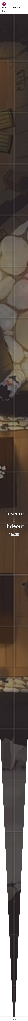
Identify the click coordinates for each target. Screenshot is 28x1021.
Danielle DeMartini (11, 7)
